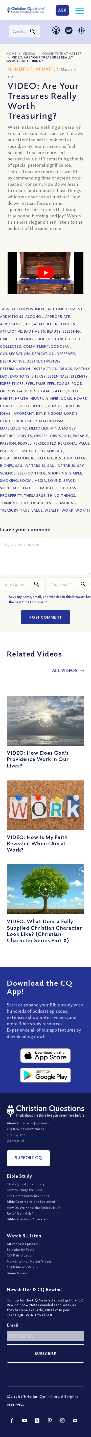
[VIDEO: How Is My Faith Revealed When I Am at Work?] (45, 805)
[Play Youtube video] (45, 273)
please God (26, 451)
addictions (12, 316)
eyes (30, 383)
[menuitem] (77, 10)
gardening (28, 391)
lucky (31, 421)
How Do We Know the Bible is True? (34, 1208)
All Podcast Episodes (23, 1244)
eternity (79, 376)
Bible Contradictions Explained (31, 1202)
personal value (74, 443)
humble (55, 406)
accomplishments (66, 309)
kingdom (53, 413)
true (25, 510)
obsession (60, 436)
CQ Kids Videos (19, 1255)
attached (43, 324)
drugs (66, 369)
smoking (9, 480)
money (69, 428)
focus (63, 383)
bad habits (34, 331)
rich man (76, 458)
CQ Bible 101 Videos (22, 1267)
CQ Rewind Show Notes (25, 1129)
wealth (51, 510)
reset (60, 458)
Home (11, 53)
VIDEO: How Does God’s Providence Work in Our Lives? (38, 758)
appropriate (57, 316)
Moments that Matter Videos (29, 1261)
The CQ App (16, 1135)
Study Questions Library (26, 1184)
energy (39, 376)
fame (40, 383)
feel (51, 383)
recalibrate (51, 451)
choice (59, 339)
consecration (15, 353)
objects (24, 436)
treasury (9, 510)
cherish (43, 339)
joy (39, 413)
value (37, 510)
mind (55, 428)
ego (4, 376)
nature (7, 436)
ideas (5, 413)
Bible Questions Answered (27, 1219)
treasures (41, 503)
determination (15, 369)
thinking (9, 503)
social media (33, 480)
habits (6, 398)
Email (14, 1325)
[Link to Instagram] (62, 1420)
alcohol (34, 316)
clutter (77, 339)
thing (53, 495)
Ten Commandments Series (28, 1196)
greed (74, 391)
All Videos (65, 670)
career (7, 339)
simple (75, 473)
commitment (36, 346)
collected (10, 346)
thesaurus (35, 495)
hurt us (72, 406)
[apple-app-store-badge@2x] (45, 1055)
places (6, 451)
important (23, 413)
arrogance (11, 324)
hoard (81, 398)
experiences (12, 383)
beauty (54, 331)
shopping (57, 473)
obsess (41, 436)
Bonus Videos (17, 1273)
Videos (29, 53)
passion (8, 443)
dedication (43, 353)
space (69, 480)
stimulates (47, 488)
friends (7, 391)
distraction (45, 369)
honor (39, 406)
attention (65, 324)
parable (80, 436)
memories (39, 428)
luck (19, 421)
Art (28, 324)
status (27, 488)
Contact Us (16, 1141)
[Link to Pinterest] (50, 1420)
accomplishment (28, 309)
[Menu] (77, 10)
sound (55, 480)
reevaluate (42, 458)
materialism (51, 421)
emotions (20, 376)
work (67, 510)
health (22, 398)
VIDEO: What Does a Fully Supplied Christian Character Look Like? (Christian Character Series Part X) (44, 930)
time (24, 503)
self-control (31, 473)
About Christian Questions (28, 1123)
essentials (58, 376)
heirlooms (61, 398)
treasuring (64, 503)
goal (46, 391)
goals (59, 391)
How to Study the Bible (25, 1190)
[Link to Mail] (75, 1420)
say (80, 465)
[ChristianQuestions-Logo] (26, 10)
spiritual (9, 488)
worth (82, 510)
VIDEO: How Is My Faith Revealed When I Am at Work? (37, 843)
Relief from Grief (20, 1213)
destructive (12, 361)
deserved (66, 353)
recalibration (14, 458)
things (68, 495)
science (8, 473)
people (24, 443)
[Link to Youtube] (24, 1420)
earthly (82, 369)
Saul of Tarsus (30, 465)
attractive (11, 331)
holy (25, 406)
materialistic (13, 428)
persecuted (44, 443)
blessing (71, 331)
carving (24, 339)
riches (6, 465)
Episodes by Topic (20, 1249)
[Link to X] (37, 1420)
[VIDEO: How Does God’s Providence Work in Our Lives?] (45, 721)
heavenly (39, 398)
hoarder (9, 406)
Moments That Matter (61, 53)
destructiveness (44, 361)
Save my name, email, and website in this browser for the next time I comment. (50, 599)
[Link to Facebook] (12, 1420)
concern (60, 346)
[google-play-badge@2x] (45, 1075)
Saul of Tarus (61, 465)
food (77, 383)
